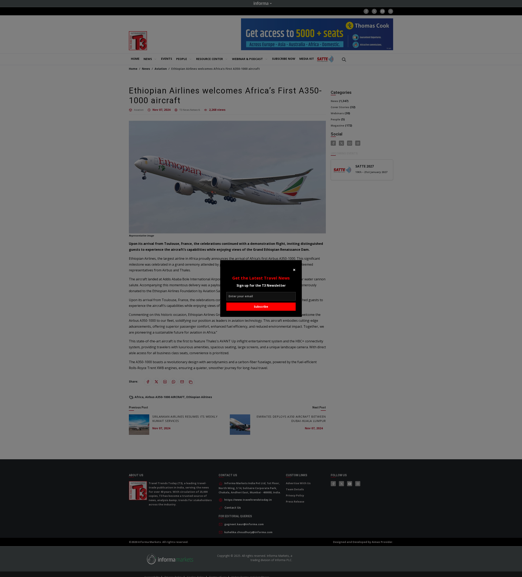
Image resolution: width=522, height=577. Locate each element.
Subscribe (261, 306)
